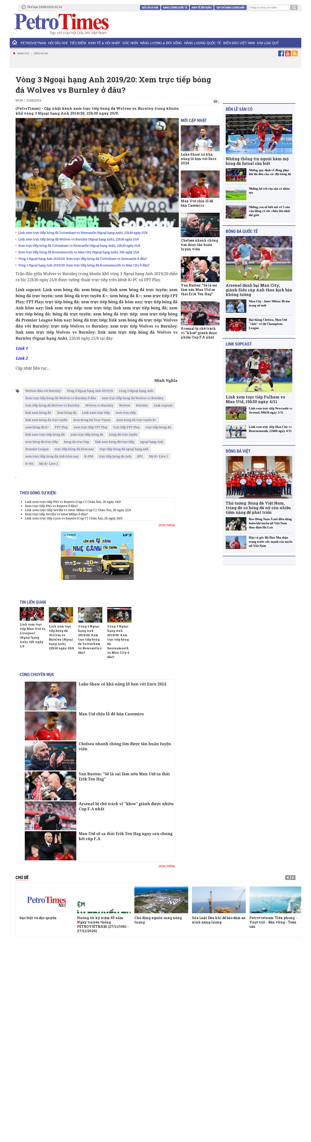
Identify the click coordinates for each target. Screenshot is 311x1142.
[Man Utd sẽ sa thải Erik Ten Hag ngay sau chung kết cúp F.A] (50, 845)
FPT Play (61, 427)
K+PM (88, 456)
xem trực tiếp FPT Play (90, 427)
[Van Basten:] (50, 785)
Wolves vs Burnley (99, 405)
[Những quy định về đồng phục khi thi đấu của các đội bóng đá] (236, 175)
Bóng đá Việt (238, 451)
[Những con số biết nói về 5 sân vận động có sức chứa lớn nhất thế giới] (236, 212)
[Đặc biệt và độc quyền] (46, 900)
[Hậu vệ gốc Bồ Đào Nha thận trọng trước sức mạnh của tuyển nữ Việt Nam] (236, 542)
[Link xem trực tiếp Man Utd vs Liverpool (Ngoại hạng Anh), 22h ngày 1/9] (32, 614)
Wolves (124, 405)
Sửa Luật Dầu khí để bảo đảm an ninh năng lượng (219, 919)
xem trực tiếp (126, 412)
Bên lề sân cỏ (239, 109)
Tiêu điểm (78, 43)
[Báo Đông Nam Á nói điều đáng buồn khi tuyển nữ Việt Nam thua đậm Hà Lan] (236, 524)
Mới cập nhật (194, 120)
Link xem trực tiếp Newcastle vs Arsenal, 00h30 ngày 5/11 (270, 410)
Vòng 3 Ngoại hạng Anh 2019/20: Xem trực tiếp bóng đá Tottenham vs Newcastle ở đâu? (82, 258)
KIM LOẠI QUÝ (268, 43)
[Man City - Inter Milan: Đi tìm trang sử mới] (236, 306)
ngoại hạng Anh (151, 442)
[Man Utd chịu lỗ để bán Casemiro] (50, 725)
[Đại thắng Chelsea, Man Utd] (236, 324)
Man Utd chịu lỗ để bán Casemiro (111, 714)
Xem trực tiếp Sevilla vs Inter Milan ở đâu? (56, 514)
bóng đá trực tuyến (123, 434)
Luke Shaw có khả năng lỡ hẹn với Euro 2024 (122, 684)
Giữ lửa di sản (150, 7)
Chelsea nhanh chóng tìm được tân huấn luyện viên (125, 746)
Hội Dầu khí (58, 43)
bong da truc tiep (76, 442)
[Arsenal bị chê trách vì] (50, 815)
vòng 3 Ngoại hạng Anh (136, 391)
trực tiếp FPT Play (126, 427)
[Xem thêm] (167, 525)
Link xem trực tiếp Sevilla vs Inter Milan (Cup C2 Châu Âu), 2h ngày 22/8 (78, 510)
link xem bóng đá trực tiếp (114, 442)
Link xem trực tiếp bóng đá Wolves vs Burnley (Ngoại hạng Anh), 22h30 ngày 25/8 (78, 239)
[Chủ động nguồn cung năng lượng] (161, 900)
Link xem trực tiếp (96, 412)
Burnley (142, 405)
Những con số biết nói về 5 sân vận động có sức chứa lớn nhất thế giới (269, 211)
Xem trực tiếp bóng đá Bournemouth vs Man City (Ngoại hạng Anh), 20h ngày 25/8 (78, 252)
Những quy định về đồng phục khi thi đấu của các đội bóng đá (270, 172)
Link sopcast (163, 405)
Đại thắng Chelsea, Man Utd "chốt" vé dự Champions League (268, 324)
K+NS (29, 463)
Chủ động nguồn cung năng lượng (158, 919)
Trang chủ (23, 53)
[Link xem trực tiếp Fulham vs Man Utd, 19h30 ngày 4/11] (259, 371)
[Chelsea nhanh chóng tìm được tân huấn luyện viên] (50, 755)
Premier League (37, 449)
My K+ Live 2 (48, 463)
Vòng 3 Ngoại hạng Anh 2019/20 (90, 391)
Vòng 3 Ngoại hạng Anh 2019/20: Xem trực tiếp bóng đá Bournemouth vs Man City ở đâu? (84, 265)
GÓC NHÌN (130, 43)
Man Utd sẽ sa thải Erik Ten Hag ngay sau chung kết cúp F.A (126, 836)
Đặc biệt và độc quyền (38, 917)
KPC (140, 456)
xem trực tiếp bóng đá (86, 434)
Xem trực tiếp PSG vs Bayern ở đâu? (51, 506)
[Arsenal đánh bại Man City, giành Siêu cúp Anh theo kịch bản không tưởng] (259, 258)
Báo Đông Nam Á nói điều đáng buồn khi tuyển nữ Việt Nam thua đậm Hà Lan (270, 523)
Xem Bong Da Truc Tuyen (92, 420)
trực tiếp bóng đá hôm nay (74, 449)
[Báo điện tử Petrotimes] (61, 24)
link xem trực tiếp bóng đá (45, 434)
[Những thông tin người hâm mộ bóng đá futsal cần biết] (259, 134)
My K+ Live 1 (158, 456)
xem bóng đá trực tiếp (41, 442)
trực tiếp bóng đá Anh (115, 456)
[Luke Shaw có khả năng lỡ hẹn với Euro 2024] (50, 696)
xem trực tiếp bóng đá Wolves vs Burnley (132, 398)
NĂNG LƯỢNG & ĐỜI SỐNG (161, 43)
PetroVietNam (33, 43)
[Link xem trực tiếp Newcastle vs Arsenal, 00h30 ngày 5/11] (236, 413)
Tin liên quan (33, 602)
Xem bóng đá (66, 412)
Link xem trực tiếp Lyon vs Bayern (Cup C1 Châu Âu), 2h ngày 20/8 (73, 518)
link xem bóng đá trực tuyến (46, 420)
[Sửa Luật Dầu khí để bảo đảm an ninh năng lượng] (219, 900)
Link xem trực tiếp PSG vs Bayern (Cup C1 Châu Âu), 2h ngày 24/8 (73, 501)
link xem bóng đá (38, 412)
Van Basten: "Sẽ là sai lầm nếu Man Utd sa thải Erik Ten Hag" (124, 776)
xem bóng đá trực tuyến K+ (136, 420)
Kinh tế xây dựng (202, 7)
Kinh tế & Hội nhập (104, 43)
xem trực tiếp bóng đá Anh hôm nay (51, 456)
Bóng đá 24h (41, 53)
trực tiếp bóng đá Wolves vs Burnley (52, 405)
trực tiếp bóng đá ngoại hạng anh (124, 449)
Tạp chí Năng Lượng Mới (230, 7)
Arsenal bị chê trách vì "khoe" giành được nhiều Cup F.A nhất (126, 806)
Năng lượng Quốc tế (175, 7)
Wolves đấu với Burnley (43, 391)
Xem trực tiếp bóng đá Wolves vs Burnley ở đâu (60, 398)
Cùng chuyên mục (37, 674)
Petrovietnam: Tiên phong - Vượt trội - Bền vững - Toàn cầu (273, 922)
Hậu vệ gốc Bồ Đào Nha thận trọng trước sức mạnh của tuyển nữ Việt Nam (270, 542)
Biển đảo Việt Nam (239, 43)
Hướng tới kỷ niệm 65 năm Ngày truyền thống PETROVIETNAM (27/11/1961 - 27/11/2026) (103, 924)
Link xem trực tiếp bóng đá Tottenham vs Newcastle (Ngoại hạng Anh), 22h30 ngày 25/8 (82, 232)
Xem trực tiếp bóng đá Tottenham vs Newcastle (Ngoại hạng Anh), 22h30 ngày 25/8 (79, 245)
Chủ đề (22, 877)
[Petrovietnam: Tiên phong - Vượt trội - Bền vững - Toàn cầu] (276, 900)
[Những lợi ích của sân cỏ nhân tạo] (236, 193)
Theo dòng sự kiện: (38, 493)
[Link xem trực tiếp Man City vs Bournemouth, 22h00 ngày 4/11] (236, 431)
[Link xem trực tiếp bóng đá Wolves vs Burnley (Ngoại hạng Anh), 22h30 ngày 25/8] (61, 615)
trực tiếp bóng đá (158, 427)
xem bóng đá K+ (37, 427)
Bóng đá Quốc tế (242, 231)
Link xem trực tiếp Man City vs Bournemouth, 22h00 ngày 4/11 (270, 429)
